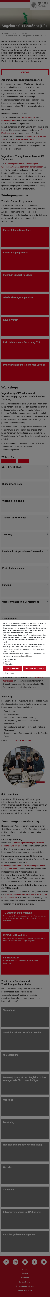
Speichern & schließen (34, 668)
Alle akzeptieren (12, 668)
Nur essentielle (10, 659)
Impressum (9, 673)
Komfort (8, 662)
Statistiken (9, 664)
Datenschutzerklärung (23, 656)
